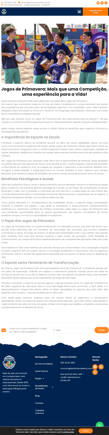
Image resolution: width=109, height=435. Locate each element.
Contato (39, 403)
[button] (79, 11)
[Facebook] (98, 3)
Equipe (38, 378)
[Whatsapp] (106, 3)
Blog (37, 395)
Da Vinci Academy (44, 363)
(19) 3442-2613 (67, 362)
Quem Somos (41, 371)
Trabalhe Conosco (39, 411)
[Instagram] (102, 3)
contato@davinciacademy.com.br (77, 368)
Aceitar (86, 431)
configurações (68, 432)
